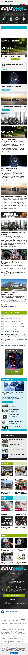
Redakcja (9, 4)
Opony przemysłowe (5, 277)
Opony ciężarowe (16, 58)
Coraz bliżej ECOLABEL (12, 56)
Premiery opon (4, 306)
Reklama (13, 4)
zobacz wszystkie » (5, 430)
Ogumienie (3, 180)
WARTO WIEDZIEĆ (7, 379)
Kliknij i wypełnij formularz (14, 595)
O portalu (7, 602)
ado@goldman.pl (16, 583)
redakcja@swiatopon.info (16, 581)
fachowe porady (8, 436)
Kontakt (17, 4)
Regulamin (21, 604)
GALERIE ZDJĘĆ (5, 463)
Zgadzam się (14, 653)
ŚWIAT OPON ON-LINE (12, 350)
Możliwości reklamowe (21, 602)
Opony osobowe (4, 208)
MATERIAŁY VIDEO (4, 498)
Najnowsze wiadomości (10, 313)
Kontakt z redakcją (7, 603)
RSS (7, 604)
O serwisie (5, 4)
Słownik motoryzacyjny (20, 603)
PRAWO (3, 536)
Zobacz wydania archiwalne (14, 372)
